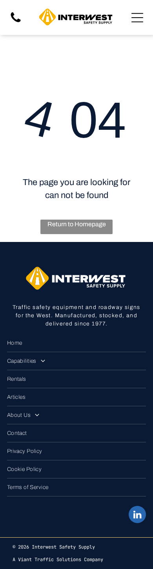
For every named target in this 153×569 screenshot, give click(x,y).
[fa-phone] (15, 21)
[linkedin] (137, 515)
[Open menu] (137, 18)
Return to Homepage (76, 224)
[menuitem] (76, 343)
